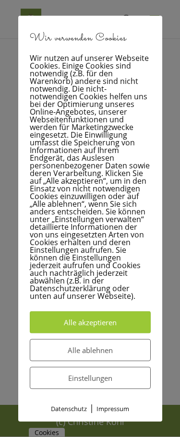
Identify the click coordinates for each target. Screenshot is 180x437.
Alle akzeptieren (90, 322)
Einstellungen (90, 377)
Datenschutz (69, 408)
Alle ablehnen (90, 349)
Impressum (112, 408)
